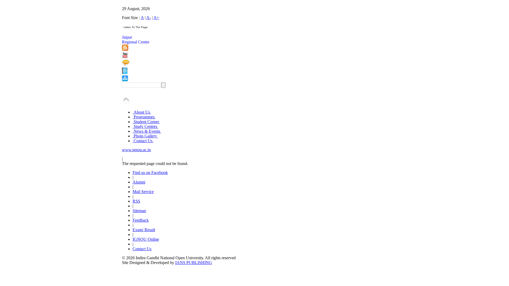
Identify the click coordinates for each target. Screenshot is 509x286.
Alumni (139, 182)
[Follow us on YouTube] (125, 57)
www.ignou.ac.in (136, 150)
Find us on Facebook (150, 172)
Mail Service (143, 191)
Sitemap (139, 210)
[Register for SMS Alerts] (126, 64)
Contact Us (143, 140)
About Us (142, 112)
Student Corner (146, 121)
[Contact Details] (125, 72)
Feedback (141, 220)
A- (148, 17)
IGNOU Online (146, 239)
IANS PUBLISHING (193, 262)
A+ (156, 17)
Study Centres (145, 126)
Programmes (144, 117)
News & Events (147, 131)
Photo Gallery (145, 136)
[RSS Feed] (125, 49)
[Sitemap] (125, 80)
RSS (136, 201)
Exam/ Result (144, 229)
